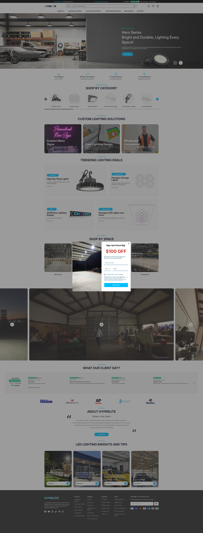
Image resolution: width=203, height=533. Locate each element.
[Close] (129, 243)
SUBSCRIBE (116, 285)
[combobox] (107, 269)
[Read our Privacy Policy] (127, 277)
